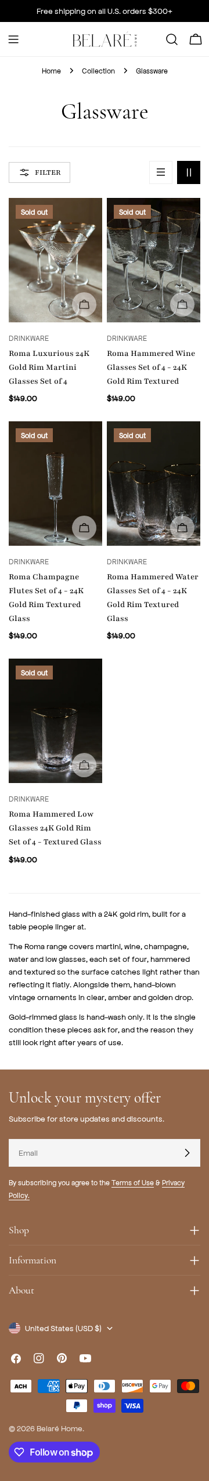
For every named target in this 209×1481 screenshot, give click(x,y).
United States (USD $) (63, 1328)
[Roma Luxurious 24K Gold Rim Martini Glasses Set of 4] (55, 260)
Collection (98, 70)
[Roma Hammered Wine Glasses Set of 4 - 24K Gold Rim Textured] (153, 260)
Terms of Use (132, 1182)
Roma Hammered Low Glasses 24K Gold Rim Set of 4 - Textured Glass (55, 828)
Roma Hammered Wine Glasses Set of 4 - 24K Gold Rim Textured (151, 367)
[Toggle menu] (13, 39)
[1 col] (160, 172)
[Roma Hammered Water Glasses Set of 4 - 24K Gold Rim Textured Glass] (153, 483)
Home (51, 70)
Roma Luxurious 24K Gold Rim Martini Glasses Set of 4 (49, 367)
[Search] (171, 39)
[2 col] (188, 172)
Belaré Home (59, 1428)
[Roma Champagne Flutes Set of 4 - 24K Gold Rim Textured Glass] (55, 483)
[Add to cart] (84, 304)
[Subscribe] (187, 1153)
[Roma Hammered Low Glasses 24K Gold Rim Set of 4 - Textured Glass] (55, 721)
